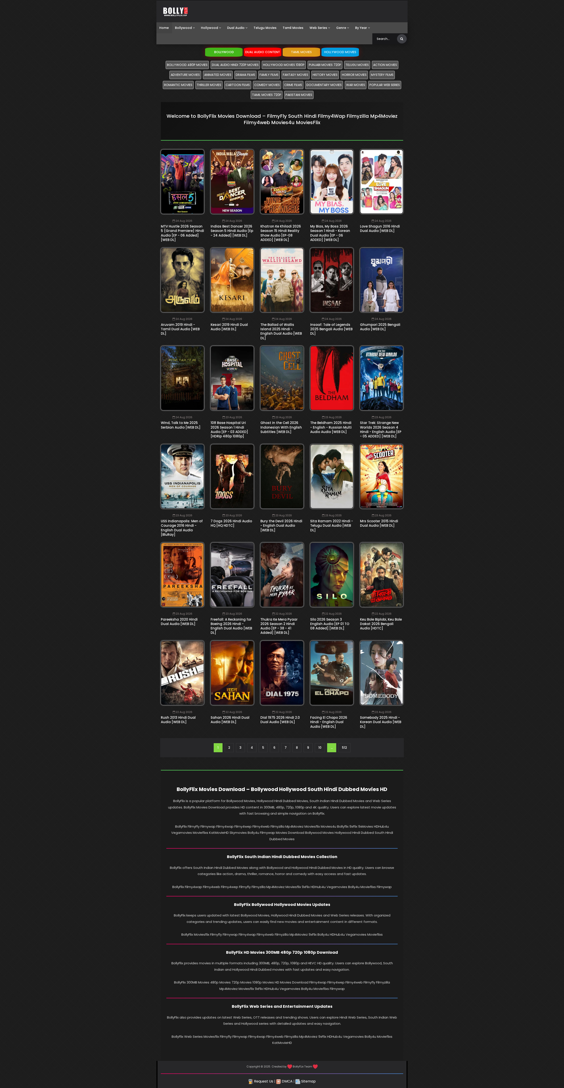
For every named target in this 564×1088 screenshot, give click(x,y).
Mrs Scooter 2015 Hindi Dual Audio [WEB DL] (379, 523)
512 (344, 747)
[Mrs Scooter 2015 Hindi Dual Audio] (381, 476)
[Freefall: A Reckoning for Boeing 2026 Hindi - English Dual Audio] (232, 575)
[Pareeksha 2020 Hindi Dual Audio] (182, 575)
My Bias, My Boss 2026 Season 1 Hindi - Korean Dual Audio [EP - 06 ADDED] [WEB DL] (330, 233)
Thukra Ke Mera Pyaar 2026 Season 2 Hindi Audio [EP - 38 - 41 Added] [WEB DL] (279, 626)
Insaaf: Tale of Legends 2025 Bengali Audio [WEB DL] (331, 329)
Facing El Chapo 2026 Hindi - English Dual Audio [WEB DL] (328, 722)
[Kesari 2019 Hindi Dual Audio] (232, 280)
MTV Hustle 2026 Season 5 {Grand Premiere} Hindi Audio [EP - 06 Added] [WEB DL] (182, 233)
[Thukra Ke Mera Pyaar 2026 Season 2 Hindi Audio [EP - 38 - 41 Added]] (282, 575)
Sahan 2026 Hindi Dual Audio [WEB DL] (230, 719)
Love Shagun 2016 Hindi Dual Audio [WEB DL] (380, 228)
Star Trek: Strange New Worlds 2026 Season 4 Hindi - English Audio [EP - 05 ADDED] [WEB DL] (380, 429)
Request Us (263, 1081)
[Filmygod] (175, 11)
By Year (361, 28)
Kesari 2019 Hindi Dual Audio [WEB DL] (229, 326)
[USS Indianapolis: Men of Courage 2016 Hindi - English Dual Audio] (182, 476)
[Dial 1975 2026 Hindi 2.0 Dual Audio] (282, 673)
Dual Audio (236, 28)
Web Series (318, 28)
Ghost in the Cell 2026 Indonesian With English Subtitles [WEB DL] (281, 427)
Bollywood (183, 28)
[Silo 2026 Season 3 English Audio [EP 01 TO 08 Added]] (332, 575)
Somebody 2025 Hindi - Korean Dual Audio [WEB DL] (380, 722)
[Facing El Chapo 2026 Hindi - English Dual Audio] (332, 673)
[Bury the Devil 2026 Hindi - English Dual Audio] (282, 476)
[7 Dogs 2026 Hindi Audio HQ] (232, 476)
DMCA (287, 1081)
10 (319, 747)
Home (164, 28)
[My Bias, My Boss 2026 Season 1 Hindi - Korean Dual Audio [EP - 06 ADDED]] (332, 181)
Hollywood (209, 28)
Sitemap (308, 1081)
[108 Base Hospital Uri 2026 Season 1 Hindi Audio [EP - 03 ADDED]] (232, 378)
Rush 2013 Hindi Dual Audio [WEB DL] (178, 719)
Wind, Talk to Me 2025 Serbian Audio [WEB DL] (180, 424)
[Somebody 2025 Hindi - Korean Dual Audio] (381, 673)
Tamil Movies (293, 28)
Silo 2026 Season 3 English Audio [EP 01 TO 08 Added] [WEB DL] (329, 624)
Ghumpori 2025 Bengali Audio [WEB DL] (380, 326)
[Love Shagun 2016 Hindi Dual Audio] (381, 181)
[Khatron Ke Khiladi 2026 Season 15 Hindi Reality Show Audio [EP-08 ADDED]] (282, 181)
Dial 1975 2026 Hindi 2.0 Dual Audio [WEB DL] (280, 719)
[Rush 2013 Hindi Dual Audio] (182, 673)
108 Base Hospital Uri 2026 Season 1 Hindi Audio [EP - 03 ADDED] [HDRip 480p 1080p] (229, 429)
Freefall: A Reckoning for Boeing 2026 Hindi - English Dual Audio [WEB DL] (231, 626)
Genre (341, 28)
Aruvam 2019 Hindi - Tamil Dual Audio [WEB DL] (180, 329)
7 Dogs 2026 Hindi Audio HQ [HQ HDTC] (231, 523)
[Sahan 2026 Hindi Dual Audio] (232, 673)
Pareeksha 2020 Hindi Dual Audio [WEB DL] (179, 621)
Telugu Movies (265, 28)
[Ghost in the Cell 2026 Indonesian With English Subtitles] (282, 378)
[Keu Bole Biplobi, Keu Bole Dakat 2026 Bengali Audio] (381, 575)
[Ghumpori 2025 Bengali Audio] (381, 280)
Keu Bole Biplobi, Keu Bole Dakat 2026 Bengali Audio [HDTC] (381, 624)
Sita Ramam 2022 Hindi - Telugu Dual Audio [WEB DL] (331, 525)
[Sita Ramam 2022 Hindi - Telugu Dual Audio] (332, 476)
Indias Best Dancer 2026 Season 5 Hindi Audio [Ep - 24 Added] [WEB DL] (232, 231)
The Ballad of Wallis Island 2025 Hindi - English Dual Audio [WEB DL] (281, 331)
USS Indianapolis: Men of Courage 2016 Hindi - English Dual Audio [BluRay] (182, 528)
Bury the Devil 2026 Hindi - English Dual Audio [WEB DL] (281, 525)
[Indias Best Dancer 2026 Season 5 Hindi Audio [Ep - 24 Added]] (232, 181)
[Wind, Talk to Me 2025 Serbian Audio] (182, 378)
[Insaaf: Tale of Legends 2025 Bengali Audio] (332, 280)
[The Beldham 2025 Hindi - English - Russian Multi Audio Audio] (332, 378)
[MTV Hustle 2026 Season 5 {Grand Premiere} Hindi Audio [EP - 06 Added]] (182, 181)
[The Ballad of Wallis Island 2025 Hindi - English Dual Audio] (282, 280)
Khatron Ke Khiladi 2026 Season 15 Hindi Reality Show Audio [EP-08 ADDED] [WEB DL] (280, 233)
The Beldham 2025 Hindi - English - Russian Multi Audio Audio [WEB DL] (331, 427)
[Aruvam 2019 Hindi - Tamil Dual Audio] (182, 280)
